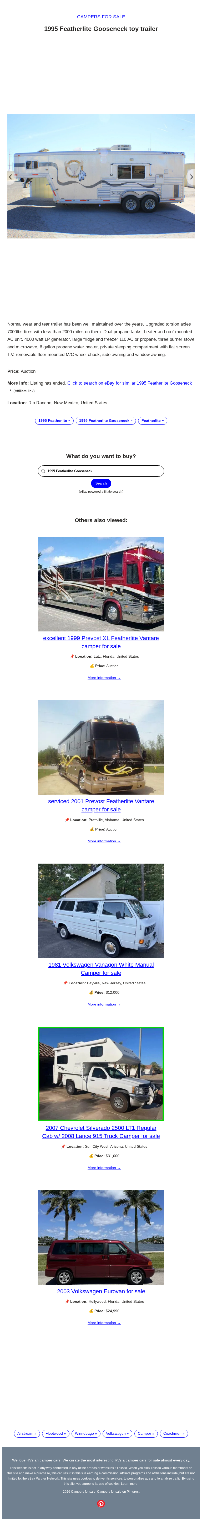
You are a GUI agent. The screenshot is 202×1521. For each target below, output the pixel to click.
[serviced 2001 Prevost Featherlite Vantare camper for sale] (101, 793)
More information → (104, 678)
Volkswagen (116, 1433)
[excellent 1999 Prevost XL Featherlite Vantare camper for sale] (101, 630)
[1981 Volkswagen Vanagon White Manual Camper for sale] (101, 957)
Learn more (129, 1483)
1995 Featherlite (52, 420)
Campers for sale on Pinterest (118, 1491)
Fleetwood (54, 1433)
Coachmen (172, 1433)
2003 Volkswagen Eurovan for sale (101, 1291)
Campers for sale (101, 16)
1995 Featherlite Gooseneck (104, 420)
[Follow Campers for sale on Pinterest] (101, 1506)
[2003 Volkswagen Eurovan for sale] (101, 1283)
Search (101, 483)
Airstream (25, 1433)
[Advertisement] (101, 74)
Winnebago (84, 1433)
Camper (144, 1433)
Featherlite (151, 420)
